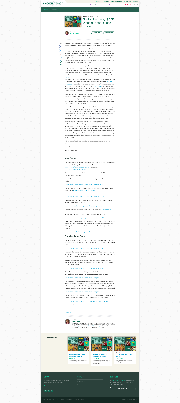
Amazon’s (98, 86)
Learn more (47, 386)
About (119, 4)
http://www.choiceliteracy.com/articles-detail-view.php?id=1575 (84, 278)
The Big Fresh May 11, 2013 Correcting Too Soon (77, 355)
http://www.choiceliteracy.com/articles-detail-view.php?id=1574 (84, 268)
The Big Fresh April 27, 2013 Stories (124, 355)
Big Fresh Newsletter (117, 1)
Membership (128, 4)
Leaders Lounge (83, 4)
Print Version (110, 32)
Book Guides (112, 4)
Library (75, 4)
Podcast (136, 1)
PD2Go (91, 4)
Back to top (68, 312)
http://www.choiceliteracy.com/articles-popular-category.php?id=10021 (86, 301)
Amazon (69, 84)
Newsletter (86, 16)
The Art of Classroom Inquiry (94, 326)
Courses (97, 4)
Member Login (97, 32)
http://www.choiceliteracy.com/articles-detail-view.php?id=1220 (84, 196)
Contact (99, 1)
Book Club (128, 1)
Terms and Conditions (79, 399)
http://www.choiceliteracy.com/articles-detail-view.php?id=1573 (84, 248)
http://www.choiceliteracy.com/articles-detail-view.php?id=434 (84, 184)
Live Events (104, 4)
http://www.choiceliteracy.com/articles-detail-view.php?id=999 (84, 206)
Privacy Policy (69, 399)
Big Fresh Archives (94, 16)
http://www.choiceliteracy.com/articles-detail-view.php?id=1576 (84, 292)
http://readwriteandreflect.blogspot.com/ (77, 232)
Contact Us (82, 381)
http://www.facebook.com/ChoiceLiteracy (77, 167)
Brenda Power (74, 33)
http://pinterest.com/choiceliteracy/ (75, 169)
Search (107, 1)
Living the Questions (80, 326)
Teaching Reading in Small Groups (84, 190)
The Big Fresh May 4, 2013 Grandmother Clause (100, 355)
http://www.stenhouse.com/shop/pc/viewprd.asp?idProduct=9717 (84, 218)
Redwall (67, 77)
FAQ (80, 385)
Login (136, 4)
